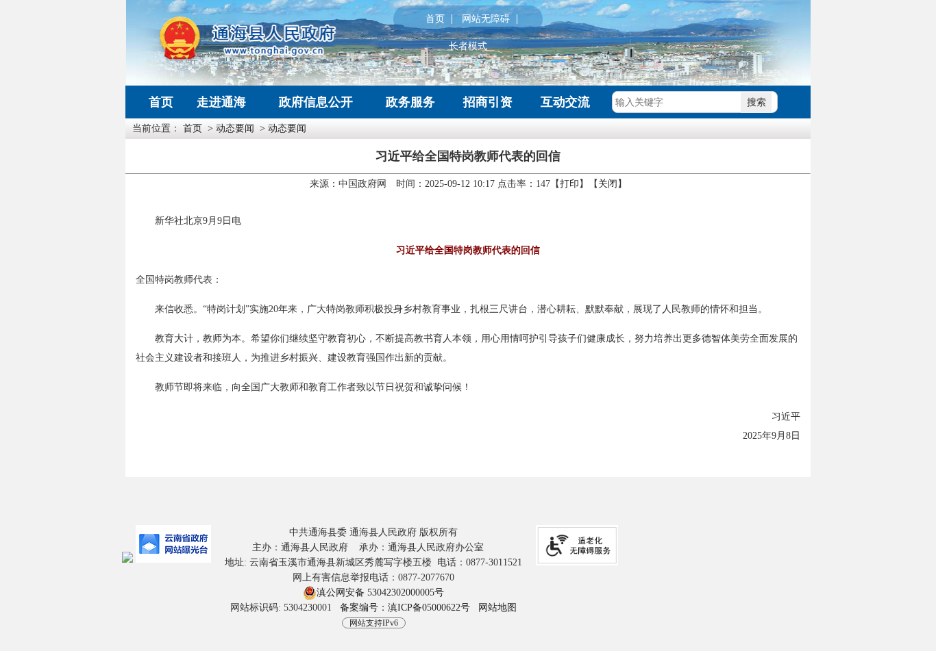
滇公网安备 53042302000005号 (380, 592)
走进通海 (221, 102)
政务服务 (410, 102)
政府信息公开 (316, 102)
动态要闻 (235, 128)
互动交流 (565, 102)
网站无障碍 (486, 19)
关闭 (607, 184)
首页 (435, 19)
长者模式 (468, 46)
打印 (569, 184)
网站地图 (497, 607)
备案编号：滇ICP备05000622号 (405, 607)
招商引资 (488, 102)
